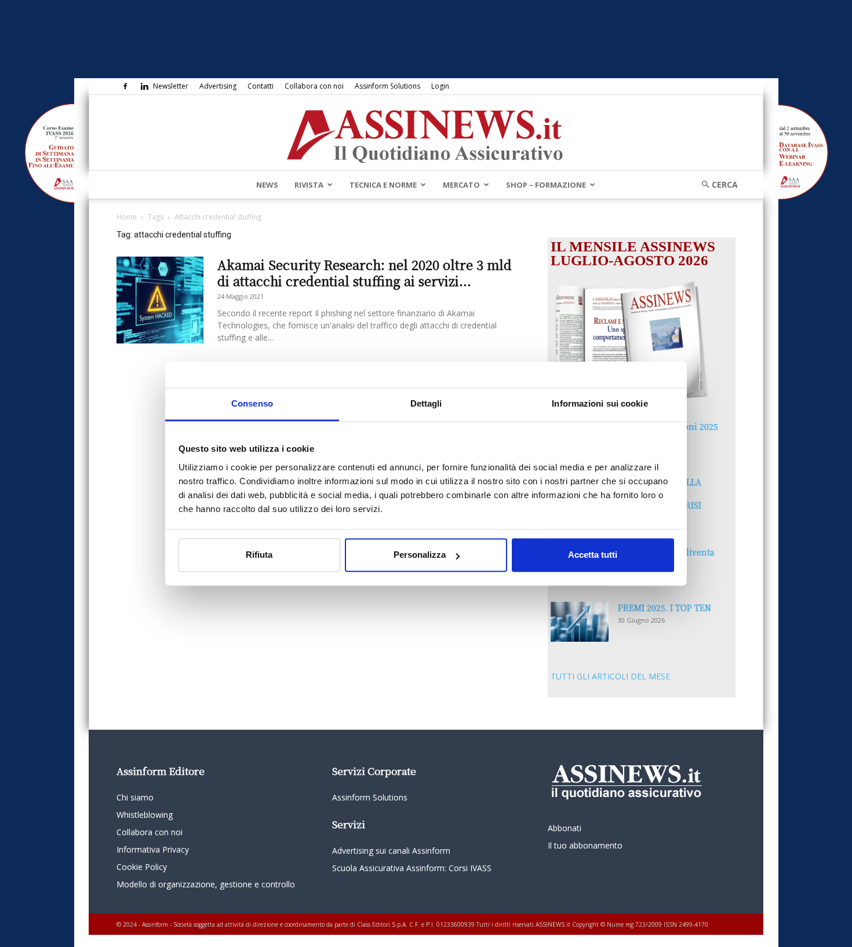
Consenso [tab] (252, 403)
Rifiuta (259, 555)
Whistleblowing (144, 814)
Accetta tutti (592, 555)
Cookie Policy (141, 866)
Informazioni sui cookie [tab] (599, 403)
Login (440, 86)
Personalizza (420, 555)
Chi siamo (135, 797)
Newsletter (170, 86)
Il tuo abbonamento (585, 845)
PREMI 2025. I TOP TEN (664, 607)
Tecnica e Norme (383, 185)
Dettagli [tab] (426, 403)
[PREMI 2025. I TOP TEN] (580, 622)
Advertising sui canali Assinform (391, 850)
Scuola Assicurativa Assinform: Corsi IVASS (411, 867)
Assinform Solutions (387, 86)
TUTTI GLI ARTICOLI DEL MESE (610, 676)
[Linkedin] (144, 86)
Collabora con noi (314, 86)
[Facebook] (125, 86)
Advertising (217, 86)
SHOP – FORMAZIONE (546, 185)
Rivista (308, 185)
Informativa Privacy (152, 849)
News (267, 185)
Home (126, 217)
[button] (716, 184)
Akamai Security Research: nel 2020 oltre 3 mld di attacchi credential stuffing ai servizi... (364, 272)
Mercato (461, 185)
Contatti (260, 86)
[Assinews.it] (426, 133)
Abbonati (564, 827)
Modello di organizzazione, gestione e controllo (205, 884)
